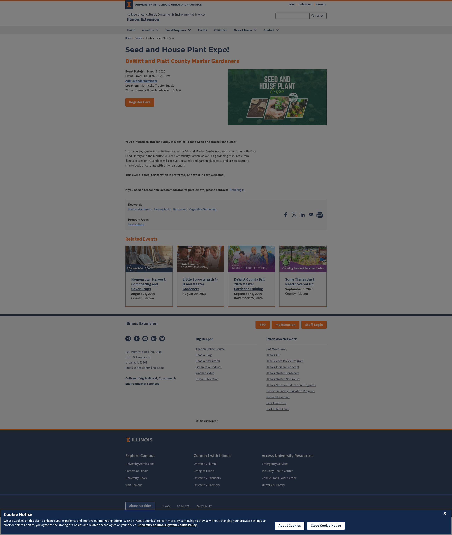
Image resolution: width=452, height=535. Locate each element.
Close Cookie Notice (326, 525)
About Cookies (290, 525)
